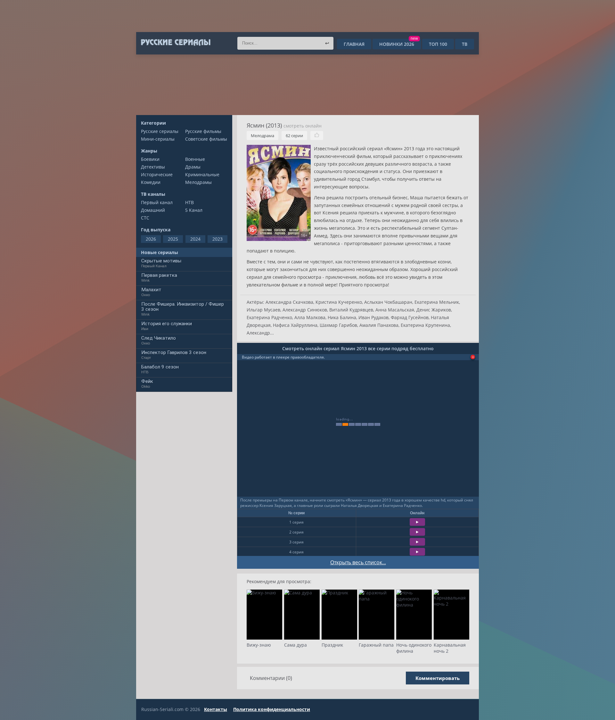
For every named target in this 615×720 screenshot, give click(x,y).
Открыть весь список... (358, 562)
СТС (145, 218)
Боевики (150, 159)
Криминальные (202, 174)
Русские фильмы (203, 131)
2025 (173, 239)
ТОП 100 (438, 44)
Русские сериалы (159, 131)
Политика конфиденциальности (271, 709)
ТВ (464, 44)
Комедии (150, 182)
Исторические (157, 174)
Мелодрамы (198, 182)
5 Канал (193, 210)
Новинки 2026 (398, 44)
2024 (195, 239)
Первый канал (157, 202)
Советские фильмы (206, 139)
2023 (217, 239)
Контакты (215, 709)
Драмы (193, 167)
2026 (151, 239)
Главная (354, 44)
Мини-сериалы (158, 139)
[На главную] (175, 42)
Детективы (153, 167)
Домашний (153, 210)
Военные (195, 159)
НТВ (189, 202)
